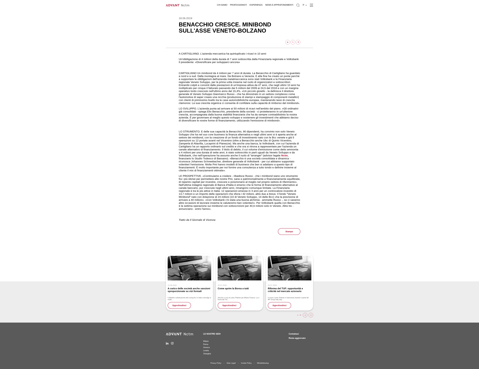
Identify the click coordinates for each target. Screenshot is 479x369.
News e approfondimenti (279, 5)
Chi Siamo (222, 5)
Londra (206, 350)
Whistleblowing (263, 363)
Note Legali (231, 363)
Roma (205, 344)
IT (303, 5)
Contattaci (294, 334)
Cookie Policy (246, 363)
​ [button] (305, 315)
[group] (189, 282)
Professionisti (238, 5)
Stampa (289, 231)
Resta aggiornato (297, 338)
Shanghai (207, 354)
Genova (206, 347)
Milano (206, 341)
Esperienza (256, 5)
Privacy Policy (215, 363)
